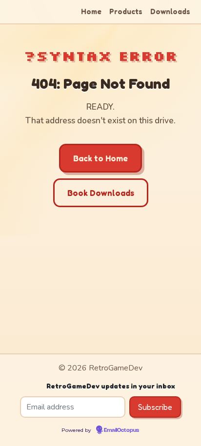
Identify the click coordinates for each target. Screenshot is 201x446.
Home (91, 11)
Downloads (170, 11)
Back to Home (100, 158)
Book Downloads (100, 193)
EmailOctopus (121, 430)
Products (125, 11)
